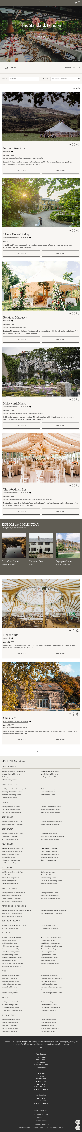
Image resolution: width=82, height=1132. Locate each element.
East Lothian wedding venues (11, 952)
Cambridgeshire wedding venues (12, 792)
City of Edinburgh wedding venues (51, 946)
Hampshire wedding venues (10, 854)
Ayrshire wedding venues (9, 943)
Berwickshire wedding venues (50, 943)
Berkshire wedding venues (49, 848)
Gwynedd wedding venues (10, 987)
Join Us (41, 1076)
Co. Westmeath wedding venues (12, 1010)
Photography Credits (41, 1124)
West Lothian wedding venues (11, 966)
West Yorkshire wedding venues (12, 916)
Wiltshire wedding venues (49, 884)
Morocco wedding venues (10, 1028)
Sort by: (4, 79)
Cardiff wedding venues (9, 978)
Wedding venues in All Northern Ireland (14, 925)
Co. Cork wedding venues (10, 1005)
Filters (13, 68)
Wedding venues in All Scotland (11, 937)
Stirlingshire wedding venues (50, 963)
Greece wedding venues (48, 1022)
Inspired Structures (14, 148)
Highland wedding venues (49, 955)
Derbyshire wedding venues (49, 771)
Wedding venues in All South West (12, 872)
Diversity (41, 1117)
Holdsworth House (14, 403)
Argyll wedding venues (48, 940)
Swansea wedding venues (10, 993)
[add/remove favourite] (73, 144)
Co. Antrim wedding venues (10, 928)
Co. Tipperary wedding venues (50, 1008)
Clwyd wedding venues (48, 981)
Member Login (41, 1079)
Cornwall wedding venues (49, 875)
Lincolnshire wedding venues (50, 774)
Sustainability (41, 1121)
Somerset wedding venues (10, 884)
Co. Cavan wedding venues (49, 1002)
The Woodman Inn (14, 489)
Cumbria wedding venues (10, 836)
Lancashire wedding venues (10, 839)
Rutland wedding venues (9, 780)
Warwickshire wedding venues (50, 898)
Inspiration (41, 1062)
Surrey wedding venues (48, 860)
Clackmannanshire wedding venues (13, 949)
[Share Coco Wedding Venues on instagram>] (41, 1048)
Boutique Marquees (15, 317)
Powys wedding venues (48, 990)
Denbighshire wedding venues (11, 984)
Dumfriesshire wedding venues (50, 949)
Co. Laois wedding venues (49, 1005)
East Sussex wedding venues (50, 851)
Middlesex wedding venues (49, 857)
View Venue (60, 170)
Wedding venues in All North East (12, 821)
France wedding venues (48, 1020)
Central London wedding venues (51, 807)
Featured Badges (41, 1089)
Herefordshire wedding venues (11, 895)
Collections (41, 1059)
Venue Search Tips (41, 1065)
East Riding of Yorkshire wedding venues (53, 910)
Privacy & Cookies (41, 1114)
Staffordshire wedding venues (11, 898)
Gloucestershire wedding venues (51, 881)
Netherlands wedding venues (50, 1028)
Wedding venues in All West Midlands (13, 893)
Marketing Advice (41, 1086)
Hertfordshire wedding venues (11, 795)
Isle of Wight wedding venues (50, 854)
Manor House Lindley (16, 234)
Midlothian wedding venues (49, 958)
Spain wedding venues (48, 1031)
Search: (46, 79)
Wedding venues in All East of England (14, 789)
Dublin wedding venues (48, 1010)
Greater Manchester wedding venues (52, 836)
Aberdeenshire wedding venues (51, 937)
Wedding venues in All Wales (11, 975)
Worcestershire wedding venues (12, 901)
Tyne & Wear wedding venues (50, 824)
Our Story (41, 1084)
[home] (41, 3)
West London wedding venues (50, 812)
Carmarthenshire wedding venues (51, 978)
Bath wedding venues (48, 872)
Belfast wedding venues (48, 925)
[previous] (37, 58)
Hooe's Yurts (10, 635)
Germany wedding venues (10, 1022)
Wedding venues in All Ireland (11, 1002)
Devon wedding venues (48, 878)
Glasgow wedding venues (10, 955)
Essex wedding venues (48, 792)
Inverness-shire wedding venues (12, 958)
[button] (3, 3)
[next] (45, 58)
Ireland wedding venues (9, 1025)
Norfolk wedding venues (48, 795)
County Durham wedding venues (51, 821)
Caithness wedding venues (10, 946)
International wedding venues (11, 1020)
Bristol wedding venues (9, 875)
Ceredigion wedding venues (10, 981)
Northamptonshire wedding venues (13, 777)
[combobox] (24, 79)
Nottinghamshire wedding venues (51, 777)
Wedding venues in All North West (12, 833)
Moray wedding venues (9, 960)
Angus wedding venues (9, 940)
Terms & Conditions (41, 1111)
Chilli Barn (9, 718)
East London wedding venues (11, 809)
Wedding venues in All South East (12, 848)
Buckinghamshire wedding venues (12, 851)
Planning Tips (41, 1067)
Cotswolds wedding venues (10, 878)
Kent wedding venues (8, 857)
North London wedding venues (50, 809)
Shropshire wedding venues (49, 895)
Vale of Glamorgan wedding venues (52, 993)
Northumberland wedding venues (12, 824)
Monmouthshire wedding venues (51, 987)
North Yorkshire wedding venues (12, 913)
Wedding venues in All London (11, 807)
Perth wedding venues (48, 960)
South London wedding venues (11, 812)
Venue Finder (41, 1057)
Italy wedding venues (47, 1025)
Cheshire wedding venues (49, 833)
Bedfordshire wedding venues (50, 789)
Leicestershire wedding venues (11, 774)
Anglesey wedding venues (49, 975)
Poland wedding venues (9, 1031)
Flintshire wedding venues (49, 984)
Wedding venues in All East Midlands (13, 771)
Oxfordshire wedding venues (11, 860)
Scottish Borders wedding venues (12, 963)
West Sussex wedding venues (11, 863)
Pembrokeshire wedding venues (12, 990)
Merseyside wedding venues (50, 839)
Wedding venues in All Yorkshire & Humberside (16, 910)
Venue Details (41, 36)
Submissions (41, 1081)
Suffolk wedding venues (9, 798)
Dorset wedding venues (9, 881)
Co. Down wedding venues (49, 928)
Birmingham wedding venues (50, 893)
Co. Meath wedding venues (10, 1008)
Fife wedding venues (47, 952)
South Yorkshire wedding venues (51, 913)
